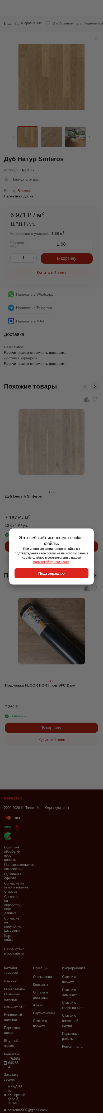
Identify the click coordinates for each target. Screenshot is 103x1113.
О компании (42, 977)
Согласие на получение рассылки (12, 924)
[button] (89, 136)
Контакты (40, 985)
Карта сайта (8, 938)
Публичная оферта (12, 876)
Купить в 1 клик (51, 273)
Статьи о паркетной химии (70, 1020)
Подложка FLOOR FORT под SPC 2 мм (40, 685)
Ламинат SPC (15, 1007)
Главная (10, 24)
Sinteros (24, 190)
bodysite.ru (15, 953)
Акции (38, 1005)
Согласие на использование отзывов (16, 887)
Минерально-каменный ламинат (14, 994)
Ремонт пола (72, 1047)
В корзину (66, 258)
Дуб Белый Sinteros (23, 496)
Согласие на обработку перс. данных (12, 905)
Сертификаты (44, 1013)
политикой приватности (51, 562)
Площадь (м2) (17, 244)
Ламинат (11, 981)
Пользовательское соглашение (19, 867)
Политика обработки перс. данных (12, 853)
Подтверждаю (51, 573)
